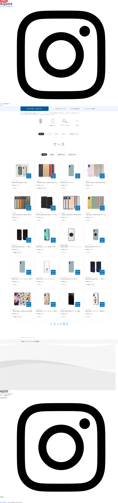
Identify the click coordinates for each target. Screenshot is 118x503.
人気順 (44, 154)
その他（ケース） (74, 134)
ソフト (56, 134)
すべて (41, 134)
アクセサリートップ (60, 108)
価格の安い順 (72, 154)
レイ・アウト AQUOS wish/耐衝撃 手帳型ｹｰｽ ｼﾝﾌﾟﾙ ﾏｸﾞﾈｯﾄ (46, 214)
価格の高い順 (61, 154)
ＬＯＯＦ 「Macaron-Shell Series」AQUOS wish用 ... (71, 214)
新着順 (52, 154)
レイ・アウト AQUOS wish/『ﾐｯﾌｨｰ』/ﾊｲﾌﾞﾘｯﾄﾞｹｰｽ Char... (45, 279)
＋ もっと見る (59, 323)
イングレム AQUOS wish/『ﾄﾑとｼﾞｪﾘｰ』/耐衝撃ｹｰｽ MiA (95, 311)
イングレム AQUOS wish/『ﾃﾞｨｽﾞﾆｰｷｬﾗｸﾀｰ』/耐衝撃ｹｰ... (46, 311)
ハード (49, 134)
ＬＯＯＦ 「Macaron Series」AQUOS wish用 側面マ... (95, 182)
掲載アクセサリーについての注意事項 (30, 341)
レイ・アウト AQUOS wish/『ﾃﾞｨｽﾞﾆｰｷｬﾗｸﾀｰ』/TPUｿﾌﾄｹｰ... (22, 279)
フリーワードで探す (90, 108)
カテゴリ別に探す (75, 108)
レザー (64, 134)
